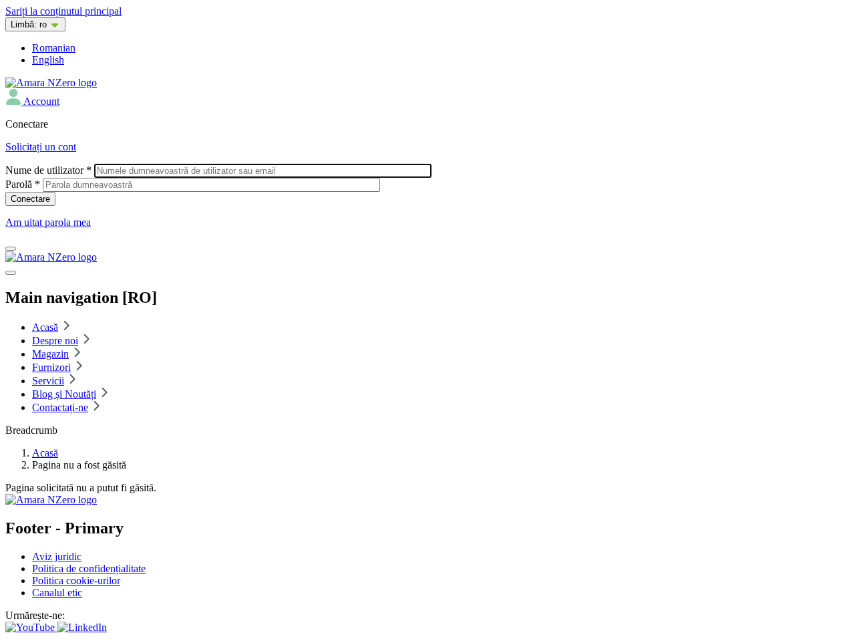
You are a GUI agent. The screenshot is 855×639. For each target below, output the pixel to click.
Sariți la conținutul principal (63, 11)
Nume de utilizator (48, 170)
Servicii (48, 380)
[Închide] (10, 273)
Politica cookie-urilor (76, 580)
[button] (32, 101)
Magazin (50, 354)
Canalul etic (57, 592)
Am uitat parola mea (48, 222)
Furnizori (51, 367)
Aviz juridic (56, 556)
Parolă (22, 184)
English (48, 60)
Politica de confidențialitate (89, 568)
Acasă (45, 327)
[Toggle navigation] (10, 249)
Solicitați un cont (40, 146)
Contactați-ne (60, 407)
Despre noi (55, 340)
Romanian (53, 47)
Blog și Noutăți (64, 394)
